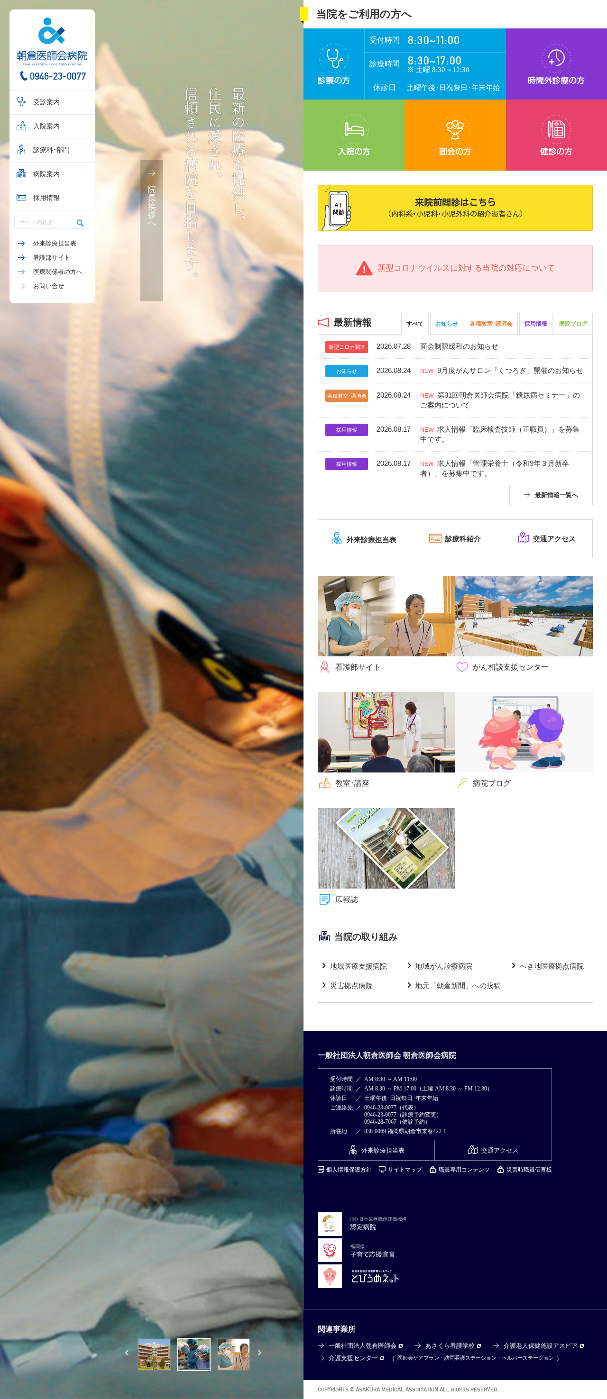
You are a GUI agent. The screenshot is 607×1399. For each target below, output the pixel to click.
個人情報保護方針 (349, 1169)
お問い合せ (48, 286)
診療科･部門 (51, 150)
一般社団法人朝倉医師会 (362, 1345)
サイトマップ (405, 1169)
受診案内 (46, 102)
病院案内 (46, 174)
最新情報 (353, 322)
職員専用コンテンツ (464, 1169)
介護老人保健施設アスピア (541, 1345)
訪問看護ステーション (470, 1358)
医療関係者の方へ (58, 271)
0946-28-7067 (380, 1121)
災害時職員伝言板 (529, 1169)
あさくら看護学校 (450, 1345)
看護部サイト (51, 257)
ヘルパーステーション (528, 1358)
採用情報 (46, 197)
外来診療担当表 (54, 243)
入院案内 (46, 126)
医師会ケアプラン (418, 1358)
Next (260, 1354)
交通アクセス (499, 1150)
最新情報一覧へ (556, 495)
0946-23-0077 (58, 76)
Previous (127, 1354)
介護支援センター (353, 1358)
